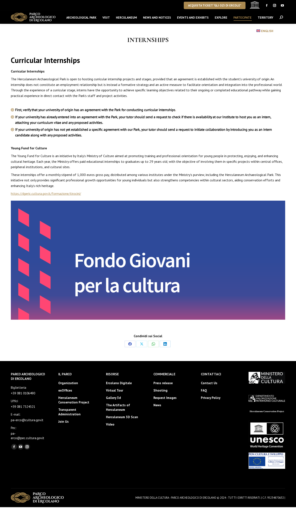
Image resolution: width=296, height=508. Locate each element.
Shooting (160, 390)
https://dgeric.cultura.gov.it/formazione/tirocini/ (46, 193)
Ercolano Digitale (119, 383)
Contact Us (209, 383)
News (157, 405)
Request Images (165, 398)
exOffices (65, 390)
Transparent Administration (69, 412)
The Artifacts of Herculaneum (118, 407)
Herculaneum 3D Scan (122, 417)
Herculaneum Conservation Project (73, 400)
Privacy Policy (210, 398)
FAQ (204, 390)
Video (110, 424)
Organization (68, 383)
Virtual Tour (114, 390)
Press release (163, 383)
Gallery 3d (113, 398)
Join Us (63, 421)
